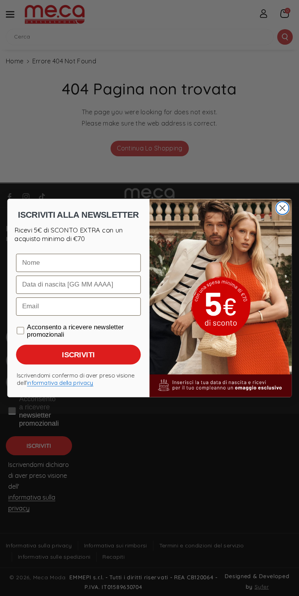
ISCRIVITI (78, 355)
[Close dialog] (282, 208)
